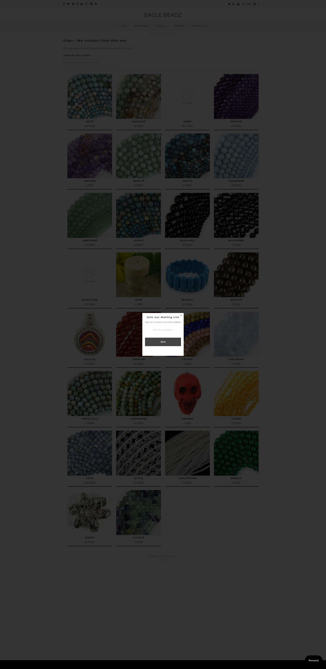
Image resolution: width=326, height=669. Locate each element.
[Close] (181, 315)
